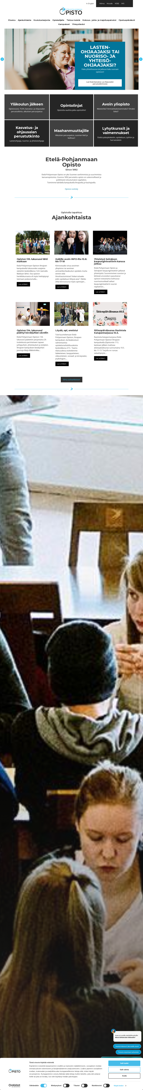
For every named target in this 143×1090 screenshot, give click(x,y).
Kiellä (124, 1076)
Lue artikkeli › (24, 284)
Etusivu (12, 20)
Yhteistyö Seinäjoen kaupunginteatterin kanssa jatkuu (109, 261)
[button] (2, 59)
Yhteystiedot (78, 24)
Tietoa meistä (73, 20)
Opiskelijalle (58, 20)
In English (90, 4)
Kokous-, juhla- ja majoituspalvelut (99, 20)
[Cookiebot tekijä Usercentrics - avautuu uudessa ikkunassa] (14, 1085)
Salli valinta (124, 1070)
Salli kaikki (124, 1063)
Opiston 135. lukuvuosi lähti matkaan (32, 260)
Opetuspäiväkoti (127, 20)
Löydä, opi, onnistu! (66, 330)
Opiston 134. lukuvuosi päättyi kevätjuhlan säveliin (32, 331)
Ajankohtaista (24, 20)
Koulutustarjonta (42, 20)
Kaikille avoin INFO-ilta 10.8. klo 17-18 (71, 260)
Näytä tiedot (118, 1086)
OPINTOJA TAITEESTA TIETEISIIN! (127, 65)
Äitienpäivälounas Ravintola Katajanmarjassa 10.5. (110, 331)
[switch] (66, 1085)
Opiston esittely (71, 189)
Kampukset (64, 24)
